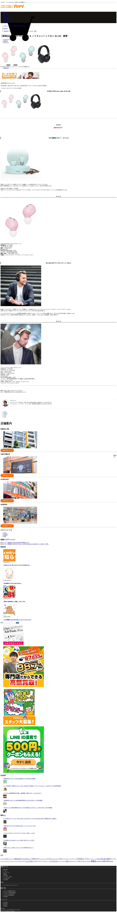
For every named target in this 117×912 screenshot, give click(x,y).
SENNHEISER (49, 858)
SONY (60, 859)
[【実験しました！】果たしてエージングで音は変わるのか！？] (5, 850)
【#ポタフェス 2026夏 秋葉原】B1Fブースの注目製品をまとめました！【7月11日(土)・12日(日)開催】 (28, 807)
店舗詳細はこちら (7, 450)
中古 (67, 861)
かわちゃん (6, 42)
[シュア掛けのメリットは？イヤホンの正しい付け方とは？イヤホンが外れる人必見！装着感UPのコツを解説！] (5, 821)
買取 (108, 861)
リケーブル (43, 861)
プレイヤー (22, 861)
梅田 (97, 861)
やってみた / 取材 (7, 19)
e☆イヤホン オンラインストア (10, 885)
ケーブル (4, 861)
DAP (22, 859)
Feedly (4, 536)
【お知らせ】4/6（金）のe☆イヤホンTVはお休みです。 (16, 565)
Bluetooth (17, 859)
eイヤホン (26, 859)
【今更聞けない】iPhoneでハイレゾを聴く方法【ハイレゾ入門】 (18, 840)
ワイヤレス (54, 861)
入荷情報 (5, 18)
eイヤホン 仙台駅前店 (8, 895)
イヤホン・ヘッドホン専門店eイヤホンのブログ (10, 909)
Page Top (3, 908)
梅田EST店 (100, 861)
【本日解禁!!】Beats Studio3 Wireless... (12, 583)
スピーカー (8, 861)
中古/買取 (5, 22)
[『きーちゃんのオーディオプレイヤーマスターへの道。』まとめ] (5, 836)
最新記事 (5, 12)
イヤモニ (87, 859)
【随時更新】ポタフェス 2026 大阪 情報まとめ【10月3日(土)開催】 (19, 778)
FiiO (39, 858)
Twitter (4, 532)
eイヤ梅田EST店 (34, 859)
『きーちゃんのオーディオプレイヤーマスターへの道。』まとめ (19, 833)
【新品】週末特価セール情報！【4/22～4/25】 (14, 601)
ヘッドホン (29, 861)
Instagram (5, 535)
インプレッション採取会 (95, 858)
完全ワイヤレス (75, 861)
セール (12, 861)
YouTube (5, 904)
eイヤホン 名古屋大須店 (9, 893)
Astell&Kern (6, 858)
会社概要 (5, 896)
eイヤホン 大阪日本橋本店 (9, 892)
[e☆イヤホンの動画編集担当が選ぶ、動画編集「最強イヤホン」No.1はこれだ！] (5, 796)
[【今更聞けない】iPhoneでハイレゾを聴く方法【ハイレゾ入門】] (5, 843)
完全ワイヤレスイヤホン (84, 861)
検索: (2, 622)
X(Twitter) (5, 902)
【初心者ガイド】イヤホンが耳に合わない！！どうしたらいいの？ (19, 825)
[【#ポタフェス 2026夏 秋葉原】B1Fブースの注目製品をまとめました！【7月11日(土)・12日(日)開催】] (5, 811)
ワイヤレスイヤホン (61, 861)
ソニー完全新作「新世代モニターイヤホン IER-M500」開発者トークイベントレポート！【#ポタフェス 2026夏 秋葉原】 (32, 785)
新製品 (4, 16)
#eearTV (2, 858)
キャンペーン (6, 15)
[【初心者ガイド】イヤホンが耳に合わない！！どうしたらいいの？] (5, 829)
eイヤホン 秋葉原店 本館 (9, 890)
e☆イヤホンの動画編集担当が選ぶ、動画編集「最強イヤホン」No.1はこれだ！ (22, 793)
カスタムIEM (6, 20)
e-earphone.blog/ (13, 405)
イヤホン (80, 858)
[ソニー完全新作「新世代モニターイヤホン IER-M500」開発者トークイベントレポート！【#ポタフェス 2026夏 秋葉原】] (5, 789)
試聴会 (104, 861)
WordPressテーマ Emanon (10, 910)
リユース (48, 861)
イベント (5, 13)
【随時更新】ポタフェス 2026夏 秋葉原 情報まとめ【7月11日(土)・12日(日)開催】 (23, 800)
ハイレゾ (16, 861)
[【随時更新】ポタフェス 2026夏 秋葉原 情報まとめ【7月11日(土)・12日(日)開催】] (5, 803)
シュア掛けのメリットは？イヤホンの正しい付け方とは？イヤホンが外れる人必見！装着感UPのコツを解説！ (30, 818)
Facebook (5, 534)
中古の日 (70, 861)
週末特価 (111, 861)
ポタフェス (37, 861)
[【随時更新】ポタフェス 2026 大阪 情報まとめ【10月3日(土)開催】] (5, 782)
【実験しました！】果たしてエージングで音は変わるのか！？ (18, 847)
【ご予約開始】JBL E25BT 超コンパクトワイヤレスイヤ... (17, 619)
